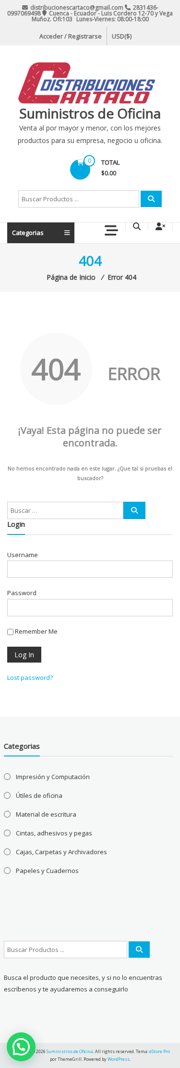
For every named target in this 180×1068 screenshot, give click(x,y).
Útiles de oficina (39, 795)
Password (21, 592)
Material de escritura (46, 814)
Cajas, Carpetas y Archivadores (61, 851)
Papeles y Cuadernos (47, 870)
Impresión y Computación (53, 776)
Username (22, 554)
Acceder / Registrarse (70, 36)
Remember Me (35, 631)
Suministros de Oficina (90, 113)
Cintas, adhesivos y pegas (54, 833)
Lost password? (30, 677)
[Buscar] (151, 199)
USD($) (122, 36)
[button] (21, 1046)
